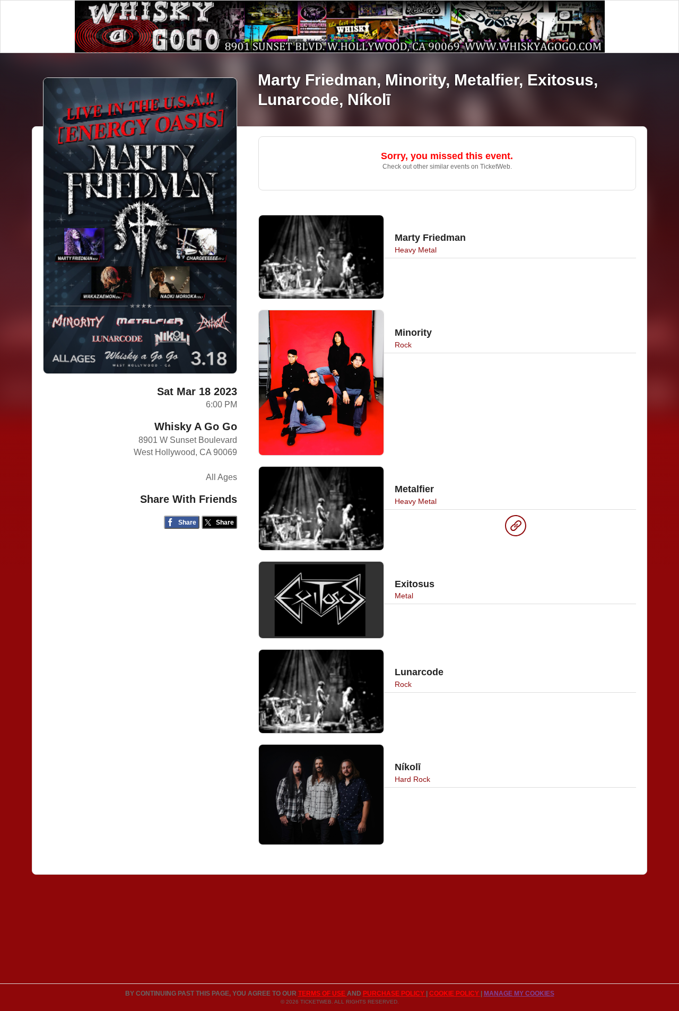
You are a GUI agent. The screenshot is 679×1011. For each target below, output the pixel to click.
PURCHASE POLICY (394, 993)
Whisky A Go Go (195, 426)
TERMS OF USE (322, 993)
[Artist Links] (515, 528)
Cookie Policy (455, 993)
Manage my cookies (519, 993)
